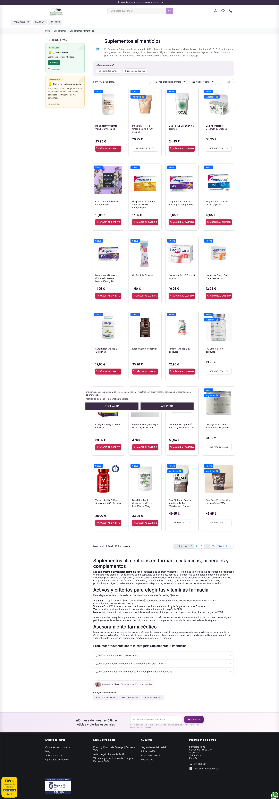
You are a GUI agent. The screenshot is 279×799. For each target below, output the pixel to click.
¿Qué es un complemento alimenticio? (117, 655)
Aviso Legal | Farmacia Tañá (108, 754)
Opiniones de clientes (57, 759)
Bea (117, 684)
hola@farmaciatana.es (206, 768)
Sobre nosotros (53, 755)
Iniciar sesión (148, 751)
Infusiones (130, 697)
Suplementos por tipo (135, 71)
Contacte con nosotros (57, 747)
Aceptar (167, 406)
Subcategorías (203, 82)
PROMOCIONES (21, 22)
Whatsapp (54, 62)
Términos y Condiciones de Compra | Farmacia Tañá (113, 760)
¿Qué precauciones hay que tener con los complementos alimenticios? (134, 671)
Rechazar (112, 406)
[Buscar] (169, 11)
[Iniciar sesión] (215, 11)
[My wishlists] (223, 11)
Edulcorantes (106, 697)
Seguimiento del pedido (154, 747)
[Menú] (6, 22)
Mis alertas (147, 759)
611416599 (200, 763)
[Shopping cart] (230, 11)
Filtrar (226, 82)
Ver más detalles (145, 148)
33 (213, 546)
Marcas (39, 22)
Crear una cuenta (150, 755)
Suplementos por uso (109, 71)
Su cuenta (146, 739)
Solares (55, 22)
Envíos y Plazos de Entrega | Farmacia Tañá (114, 749)
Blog (47, 751)
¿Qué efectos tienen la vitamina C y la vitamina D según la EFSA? (131, 663)
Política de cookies (95, 398)
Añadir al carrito (110, 148)
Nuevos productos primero (168, 82)
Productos (153, 697)
